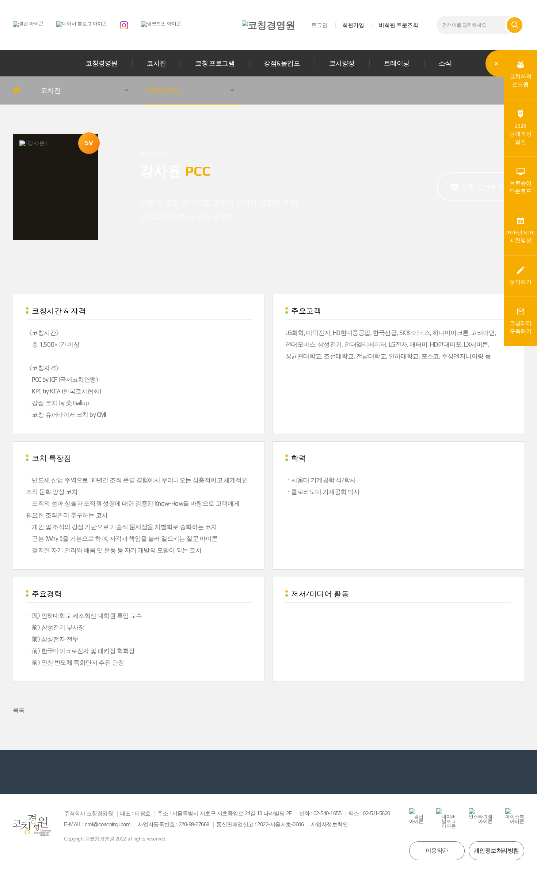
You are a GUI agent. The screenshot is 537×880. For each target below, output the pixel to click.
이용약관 (437, 850)
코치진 (156, 63)
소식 (445, 63)
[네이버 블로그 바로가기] (81, 23)
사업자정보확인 (329, 824)
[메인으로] (268, 25)
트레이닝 (397, 63)
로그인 (319, 25)
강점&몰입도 (282, 63)
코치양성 (342, 63)
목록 (18, 710)
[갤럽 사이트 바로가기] (28, 23)
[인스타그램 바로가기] (124, 24)
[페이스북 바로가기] (514, 816)
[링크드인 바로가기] (161, 23)
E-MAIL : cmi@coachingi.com (97, 824)
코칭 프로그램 (215, 63)
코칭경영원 (101, 63)
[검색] (514, 25)
